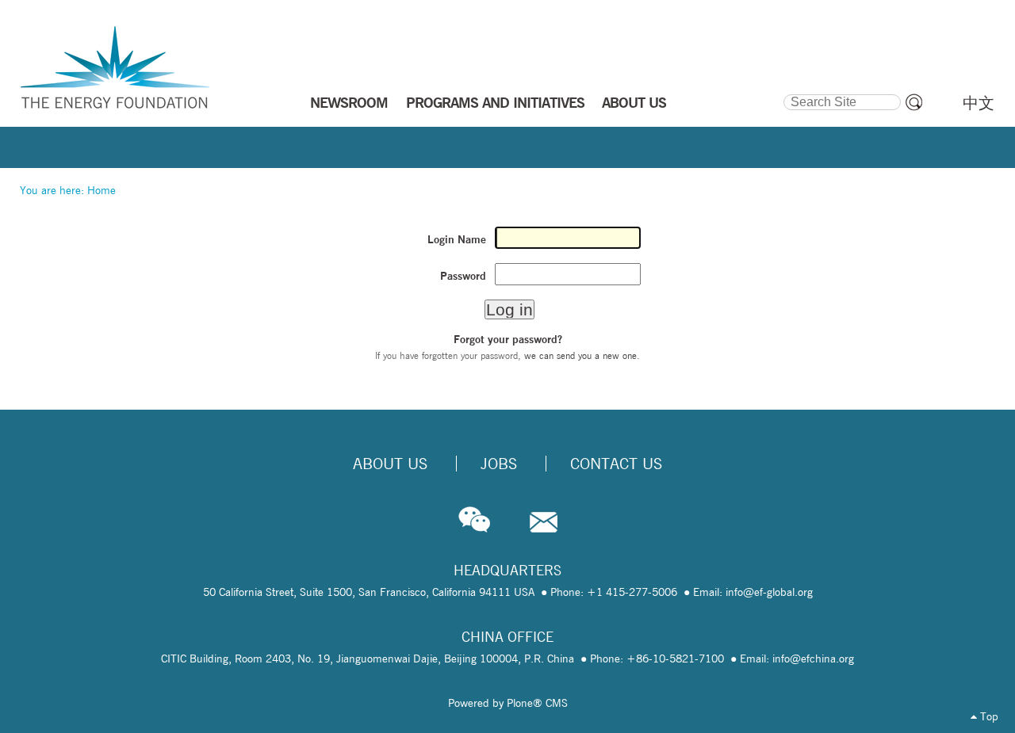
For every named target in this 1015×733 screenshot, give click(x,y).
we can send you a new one (580, 355)
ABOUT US (634, 102)
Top (987, 716)
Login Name (456, 239)
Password (463, 276)
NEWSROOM (349, 102)
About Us (390, 463)
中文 (978, 103)
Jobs (499, 463)
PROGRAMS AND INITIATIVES (495, 102)
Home (101, 190)
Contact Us (616, 463)
